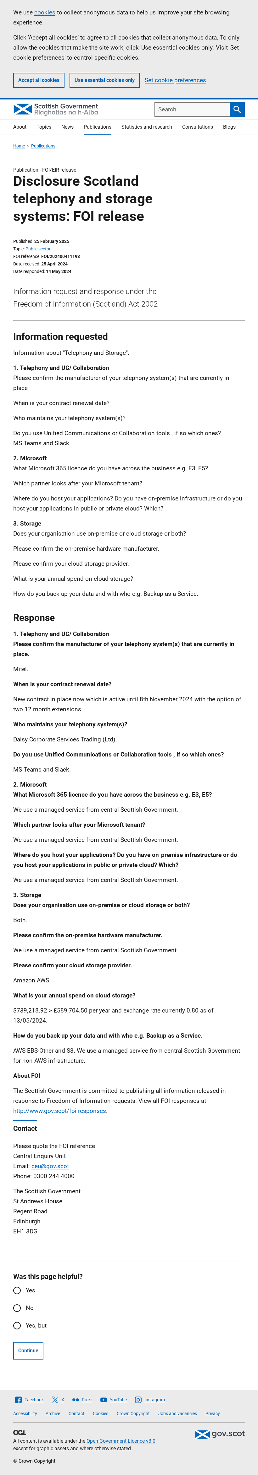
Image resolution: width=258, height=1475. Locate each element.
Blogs (229, 127)
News (67, 127)
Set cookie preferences (175, 80)
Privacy (212, 1413)
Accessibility (25, 1413)
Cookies (100, 1413)
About (19, 127)
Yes (30, 1290)
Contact (76, 1413)
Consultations (197, 127)
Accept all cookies (38, 80)
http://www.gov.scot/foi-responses (59, 1110)
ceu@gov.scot (50, 1166)
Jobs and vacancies (177, 1413)
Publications (97, 127)
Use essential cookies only (105, 80)
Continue (28, 1351)
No (30, 1308)
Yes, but (36, 1325)
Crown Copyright (133, 1413)
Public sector (38, 248)
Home (19, 145)
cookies (44, 12)
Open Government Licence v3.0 (121, 1441)
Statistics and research (146, 127)
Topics (43, 127)
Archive (53, 1413)
